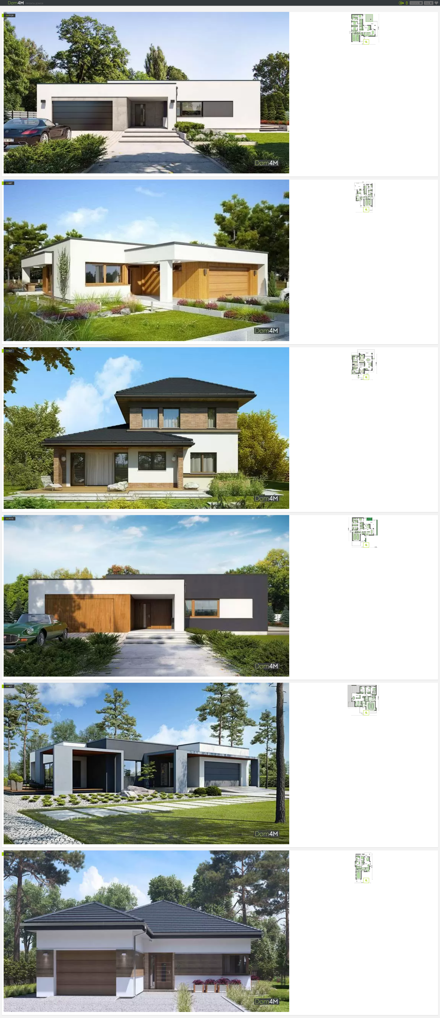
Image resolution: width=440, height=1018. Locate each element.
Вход (427, 3)
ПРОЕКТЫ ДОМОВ (34, 3)
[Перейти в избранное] (436, 2)
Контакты (414, 3)
